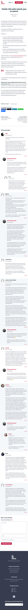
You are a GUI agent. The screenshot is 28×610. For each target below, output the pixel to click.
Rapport (14, 589)
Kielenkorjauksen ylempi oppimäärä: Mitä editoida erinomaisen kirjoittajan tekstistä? (22, 119)
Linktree (14, 591)
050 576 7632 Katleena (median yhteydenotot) (14, 579)
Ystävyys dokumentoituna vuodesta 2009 (6, 118)
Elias (6, 133)
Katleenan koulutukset (14, 566)
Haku (10, 2)
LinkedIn (15, 109)
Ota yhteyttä (19, 2)
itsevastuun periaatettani (18, 55)
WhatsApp (21, 109)
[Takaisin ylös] (14, 597)
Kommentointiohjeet (6, 519)
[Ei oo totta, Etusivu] (3, 2)
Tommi (7, 384)
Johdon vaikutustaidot (14, 570)
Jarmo (10, 433)
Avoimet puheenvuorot (14, 572)
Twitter (9, 109)
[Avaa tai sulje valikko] (25, 2)
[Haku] (21, 604)
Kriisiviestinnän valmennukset (14, 568)
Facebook (4, 109)
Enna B (7, 348)
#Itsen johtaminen (14, 103)
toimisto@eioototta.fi (14, 580)
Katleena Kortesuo (11, 158)
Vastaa (25, 155)
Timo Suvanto (8, 484)
